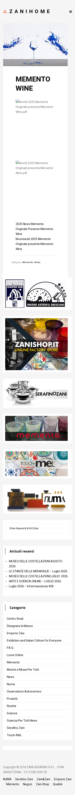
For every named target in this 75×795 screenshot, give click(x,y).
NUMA (7, 779)
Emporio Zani (15, 633)
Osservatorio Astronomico (24, 691)
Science (12, 713)
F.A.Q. (10, 647)
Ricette (11, 706)
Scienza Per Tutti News (22, 720)
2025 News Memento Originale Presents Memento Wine (34, 229)
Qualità (57, 784)
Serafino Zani (16, 727)
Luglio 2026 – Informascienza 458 (31, 586)
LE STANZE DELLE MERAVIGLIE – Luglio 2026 (38, 571)
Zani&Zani (43, 779)
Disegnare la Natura (20, 626)
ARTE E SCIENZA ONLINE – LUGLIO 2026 (35, 581)
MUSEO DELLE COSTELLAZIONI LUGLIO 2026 (38, 576)
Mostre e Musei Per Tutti (23, 669)
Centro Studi (15, 618)
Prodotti (12, 698)
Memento (27, 262)
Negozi (27, 784)
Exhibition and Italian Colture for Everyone (34, 640)
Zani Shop (42, 784)
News (37, 262)
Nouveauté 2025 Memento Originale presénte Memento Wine (34, 244)
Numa (11, 684)
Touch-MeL (14, 735)
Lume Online (15, 655)
